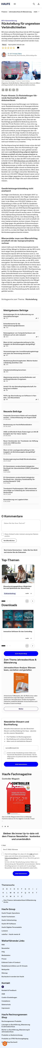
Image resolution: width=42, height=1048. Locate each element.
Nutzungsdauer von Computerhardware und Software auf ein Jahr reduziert (19, 334)
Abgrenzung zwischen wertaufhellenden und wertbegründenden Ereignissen (19, 378)
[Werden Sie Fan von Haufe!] (3, 987)
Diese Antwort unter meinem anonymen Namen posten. (21, 535)
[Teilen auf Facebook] (10, 90)
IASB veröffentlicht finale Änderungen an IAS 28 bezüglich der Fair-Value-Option (20, 433)
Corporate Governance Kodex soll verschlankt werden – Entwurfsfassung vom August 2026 (20, 416)
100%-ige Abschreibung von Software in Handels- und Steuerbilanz (20, 397)
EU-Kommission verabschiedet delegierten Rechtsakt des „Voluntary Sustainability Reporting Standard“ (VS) (19, 479)
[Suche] (34, 4)
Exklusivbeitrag (9, 593)
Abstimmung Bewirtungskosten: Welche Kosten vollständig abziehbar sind (20, 362)
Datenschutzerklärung (11, 858)
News (4, 45)
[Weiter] (33, 601)
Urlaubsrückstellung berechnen (14, 370)
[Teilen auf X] (6, 90)
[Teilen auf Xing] (13, 90)
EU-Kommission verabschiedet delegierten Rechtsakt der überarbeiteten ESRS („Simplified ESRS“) (20, 468)
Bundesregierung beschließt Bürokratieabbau (19, 459)
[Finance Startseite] (6, 3)
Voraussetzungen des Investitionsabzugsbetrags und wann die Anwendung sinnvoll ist (20, 352)
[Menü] (15, 4)
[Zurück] (27, 601)
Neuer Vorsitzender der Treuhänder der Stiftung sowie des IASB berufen (20, 442)
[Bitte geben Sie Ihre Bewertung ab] (13, 48)
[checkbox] (2, 534)
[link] (4, 12)
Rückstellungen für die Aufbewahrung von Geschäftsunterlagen (18, 315)
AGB (30, 854)
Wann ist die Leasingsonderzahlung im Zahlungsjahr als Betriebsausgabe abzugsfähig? (19, 343)
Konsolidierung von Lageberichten (15, 499)
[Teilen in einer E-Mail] (3, 90)
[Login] (39, 4)
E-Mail (4, 845)
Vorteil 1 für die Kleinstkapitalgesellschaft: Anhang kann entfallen (20, 387)
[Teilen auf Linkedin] (17, 90)
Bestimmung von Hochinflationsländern (17, 425)
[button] (9, 541)
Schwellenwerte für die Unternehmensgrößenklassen (13, 325)
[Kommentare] (18, 47)
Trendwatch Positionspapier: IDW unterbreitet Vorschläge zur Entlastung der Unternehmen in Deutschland (20, 490)
